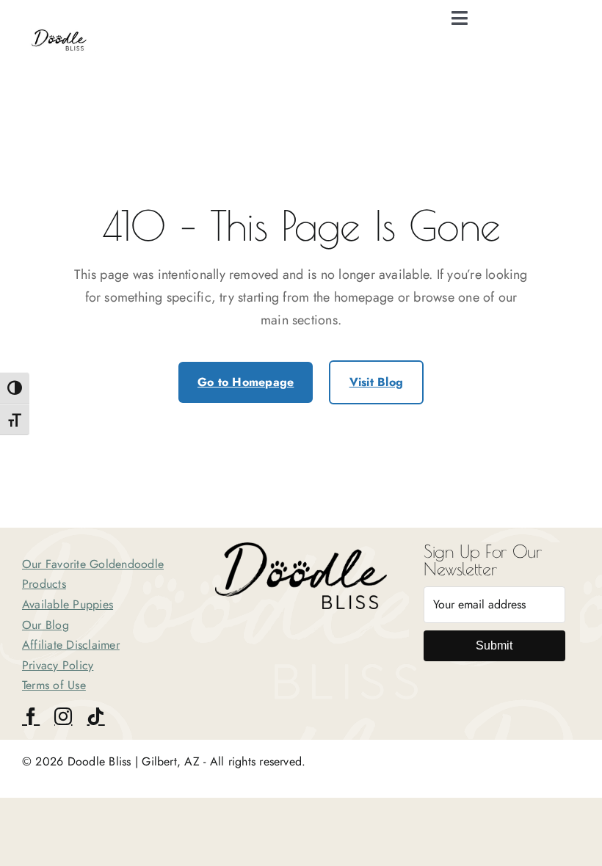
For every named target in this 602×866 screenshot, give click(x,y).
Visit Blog (376, 382)
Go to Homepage (245, 382)
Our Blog (45, 624)
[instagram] (63, 716)
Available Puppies (67, 604)
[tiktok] (95, 716)
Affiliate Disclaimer (71, 644)
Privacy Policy (57, 665)
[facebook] (31, 716)
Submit (494, 645)
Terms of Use (54, 685)
